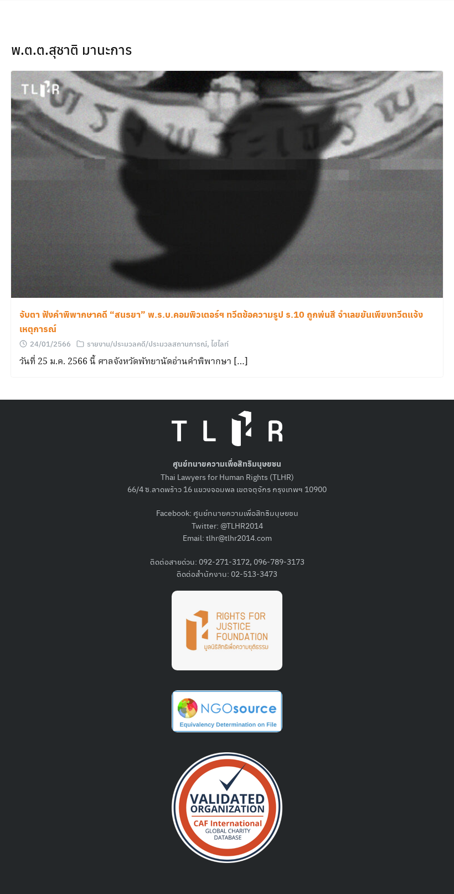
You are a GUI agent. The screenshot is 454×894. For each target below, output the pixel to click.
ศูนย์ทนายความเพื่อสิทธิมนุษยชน (245, 512)
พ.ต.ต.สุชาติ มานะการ (71, 49)
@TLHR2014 (241, 525)
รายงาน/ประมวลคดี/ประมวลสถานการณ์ (147, 343)
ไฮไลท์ (220, 343)
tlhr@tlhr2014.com (239, 537)
